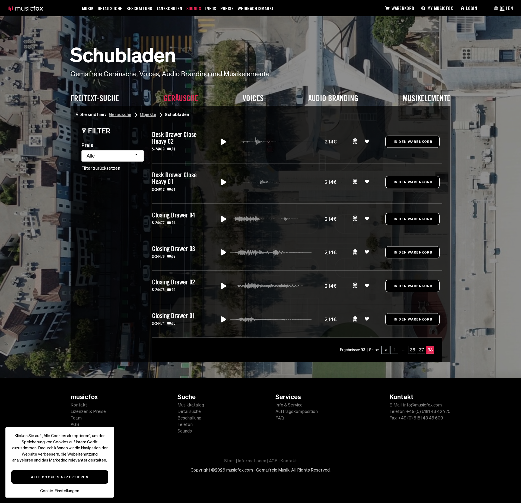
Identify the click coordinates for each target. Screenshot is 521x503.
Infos (210, 8)
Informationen (252, 460)
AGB (75, 424)
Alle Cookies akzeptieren (60, 477)
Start (229, 460)
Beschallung (139, 8)
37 (421, 349)
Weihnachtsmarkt (256, 8)
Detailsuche (110, 8)
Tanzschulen (169, 8)
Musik (88, 8)
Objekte (148, 114)
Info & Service (289, 404)
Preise (227, 8)
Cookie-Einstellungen (59, 490)
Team (76, 417)
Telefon (185, 424)
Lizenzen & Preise (88, 411)
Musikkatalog (190, 404)
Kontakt (79, 404)
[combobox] (112, 156)
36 (412, 349)
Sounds (193, 8)
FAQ (279, 417)
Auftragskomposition (296, 411)
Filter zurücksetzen (100, 168)
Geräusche (120, 114)
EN (510, 8)
